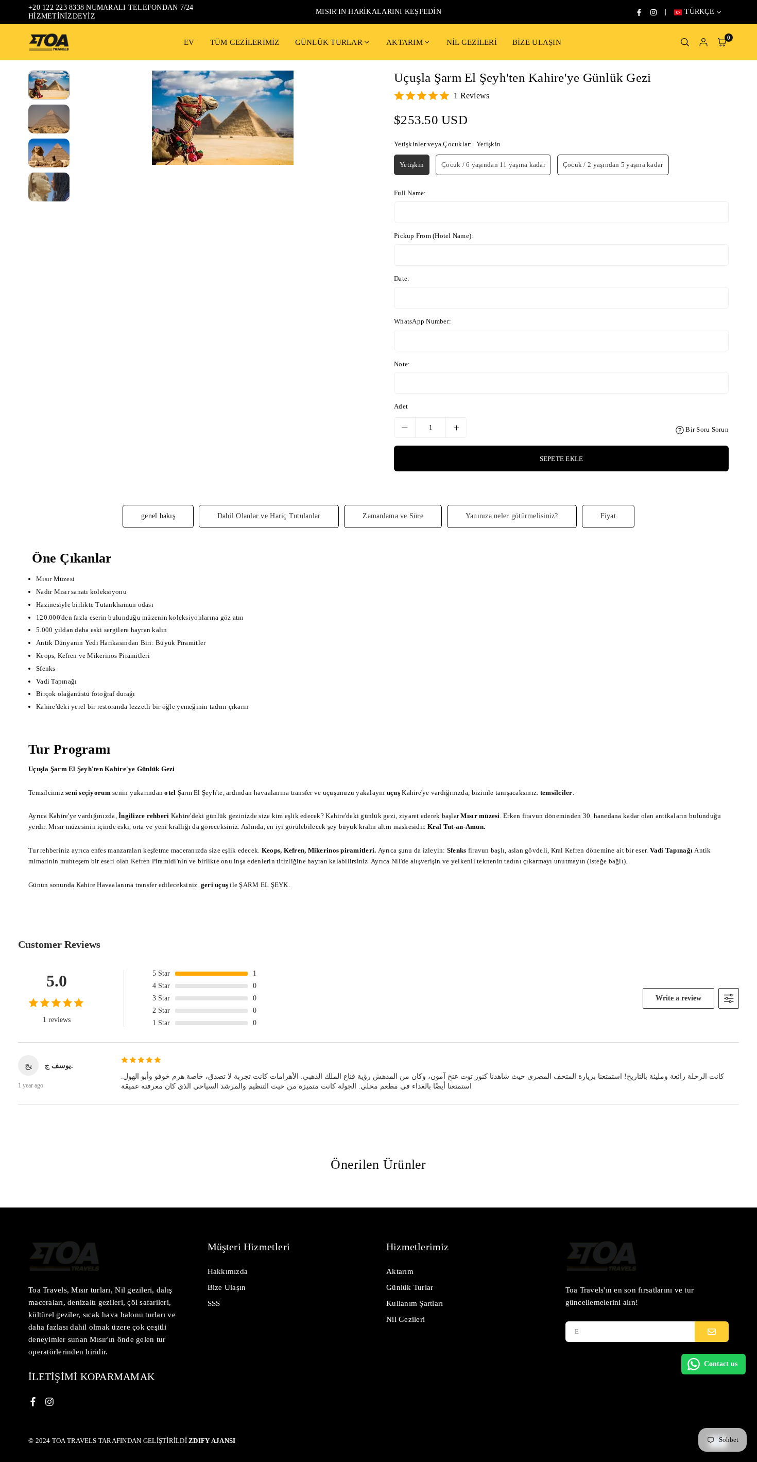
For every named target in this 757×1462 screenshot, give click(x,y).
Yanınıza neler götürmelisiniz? (512, 516)
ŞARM (249, 885)
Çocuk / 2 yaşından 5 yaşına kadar (613, 164)
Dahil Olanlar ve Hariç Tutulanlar (269, 516)
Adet (401, 406)
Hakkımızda (228, 1271)
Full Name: (410, 193)
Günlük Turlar (329, 42)
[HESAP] (703, 42)
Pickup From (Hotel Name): (434, 236)
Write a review (678, 998)
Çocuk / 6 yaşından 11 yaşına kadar (493, 164)
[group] (223, 118)
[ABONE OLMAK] (712, 1331)
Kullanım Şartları (414, 1303)
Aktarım (404, 42)
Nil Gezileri (471, 42)
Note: (402, 364)
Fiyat (608, 516)
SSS (214, 1303)
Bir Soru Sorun (706, 429)
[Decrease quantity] (404, 427)
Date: (401, 278)
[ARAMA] (685, 42)
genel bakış (158, 516)
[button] (356, 256)
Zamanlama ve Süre (393, 516)
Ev (189, 42)
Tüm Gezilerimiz (245, 42)
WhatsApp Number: (422, 321)
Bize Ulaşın (536, 42)
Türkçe (699, 11)
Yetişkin (412, 164)
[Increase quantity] (456, 427)
